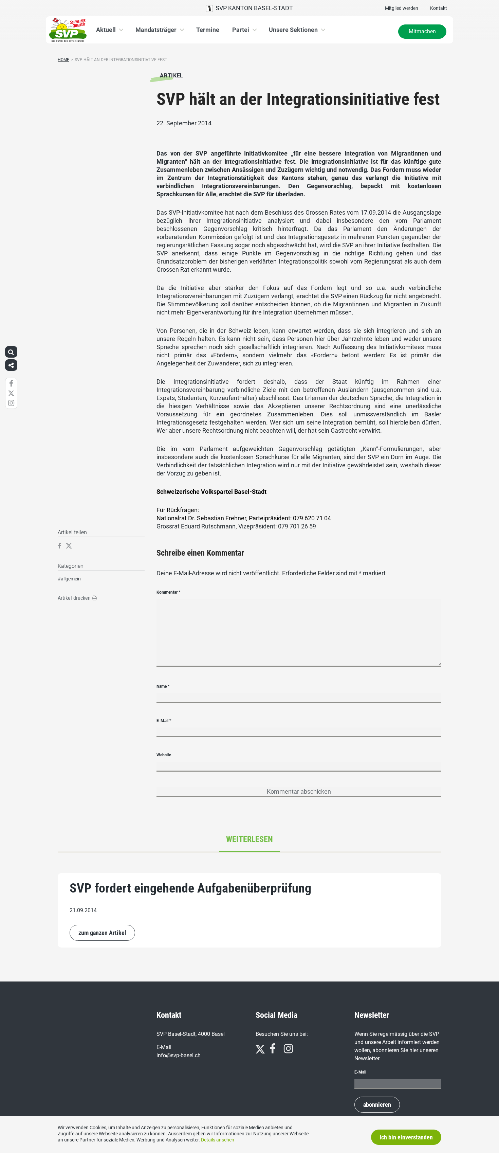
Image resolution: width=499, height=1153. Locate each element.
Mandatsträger (156, 29)
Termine (207, 29)
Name (162, 686)
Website (163, 755)
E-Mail (163, 720)
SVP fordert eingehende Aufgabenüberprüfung (190, 888)
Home (63, 59)
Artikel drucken (75, 598)
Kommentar (168, 592)
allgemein (71, 578)
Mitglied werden (401, 8)
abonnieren (377, 1104)
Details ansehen (217, 1139)
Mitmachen (422, 31)
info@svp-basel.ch (178, 1055)
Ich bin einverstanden (406, 1137)
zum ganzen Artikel (102, 932)
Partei (240, 29)
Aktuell (106, 29)
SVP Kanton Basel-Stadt (253, 8)
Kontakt (438, 8)
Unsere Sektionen (293, 29)
